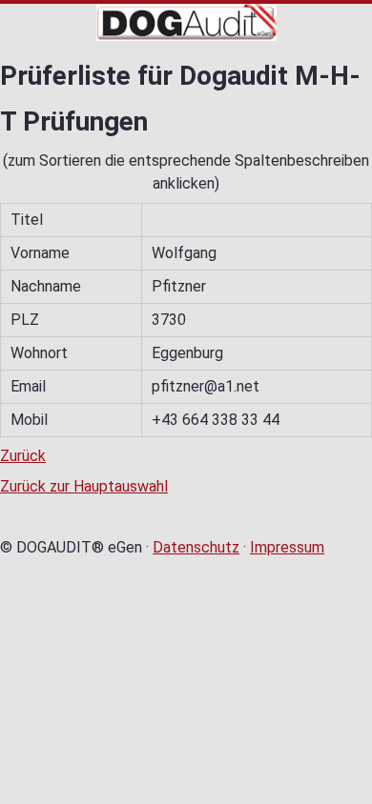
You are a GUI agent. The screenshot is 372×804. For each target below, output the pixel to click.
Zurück (23, 456)
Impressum (287, 547)
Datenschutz (196, 547)
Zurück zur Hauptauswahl (84, 486)
